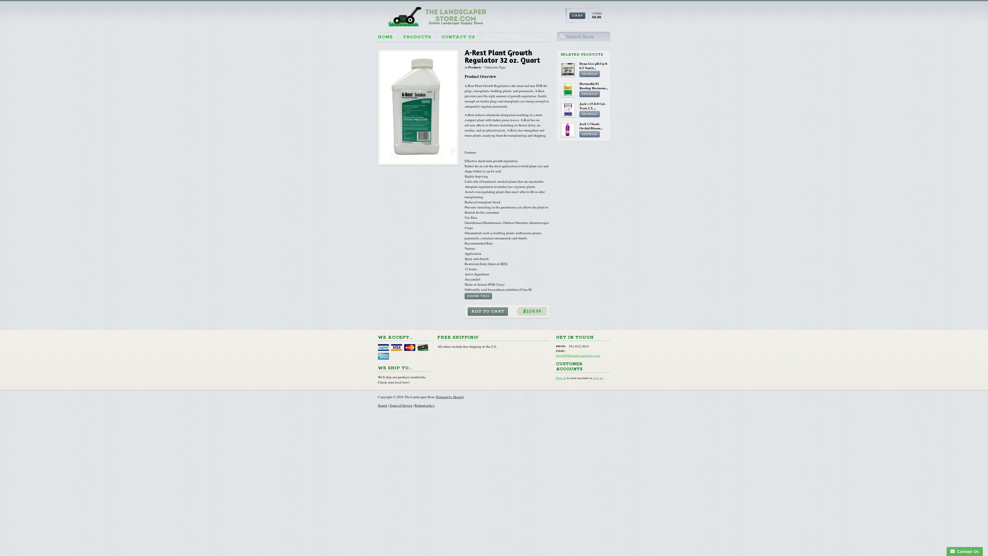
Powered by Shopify (450, 397)
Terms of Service (401, 405)
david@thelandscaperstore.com (578, 355)
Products (417, 37)
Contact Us (458, 37)
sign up (598, 378)
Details (589, 74)
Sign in (561, 378)
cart (577, 16)
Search (382, 405)
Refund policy (425, 405)
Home (385, 37)
